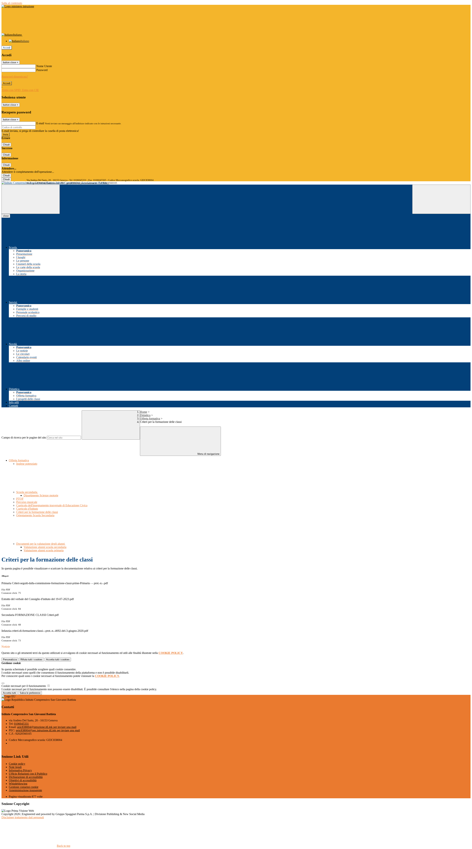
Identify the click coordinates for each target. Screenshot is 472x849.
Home (143, 411)
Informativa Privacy (20, 770)
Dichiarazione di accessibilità (26, 777)
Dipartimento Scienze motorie (41, 495)
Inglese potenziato (26, 463)
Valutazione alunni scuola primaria (44, 550)
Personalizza (10, 659)
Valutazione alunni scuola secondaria (45, 547)
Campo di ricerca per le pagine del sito (23, 437)
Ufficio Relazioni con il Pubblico (28, 773)
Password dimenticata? (14, 76)
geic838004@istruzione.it (46, 727)
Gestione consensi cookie (23, 787)
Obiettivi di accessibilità (23, 780)
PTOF (20, 498)
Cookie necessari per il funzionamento (24, 685)
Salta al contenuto (11, 3)
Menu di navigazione (208, 454)
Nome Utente (44, 66)
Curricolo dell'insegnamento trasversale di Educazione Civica (51, 505)
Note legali (15, 767)
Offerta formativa (150, 418)
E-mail (40, 123)
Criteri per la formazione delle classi (37, 512)
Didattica (145, 415)
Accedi (6, 47)
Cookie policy (17, 763)
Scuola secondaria (27, 492)
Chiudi (6, 144)
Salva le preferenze (30, 693)
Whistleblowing (18, 783)
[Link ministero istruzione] (17, 6)
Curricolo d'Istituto (27, 508)
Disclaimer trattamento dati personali (22, 817)
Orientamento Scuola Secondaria (35, 515)
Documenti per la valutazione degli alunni (40, 543)
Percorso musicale (26, 502)
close (6, 215)
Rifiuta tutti (31, 659)
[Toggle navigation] (30, 199)
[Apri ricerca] (441, 199)
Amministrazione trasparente (25, 790)
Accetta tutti (58, 659)
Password (42, 70)
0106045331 (21, 723)
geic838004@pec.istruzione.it (48, 730)
